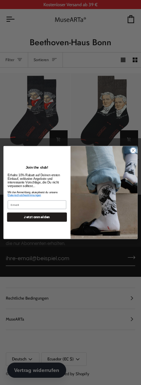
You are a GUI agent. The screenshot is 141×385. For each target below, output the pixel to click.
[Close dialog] (133, 150)
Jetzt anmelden (37, 217)
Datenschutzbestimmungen (24, 195)
